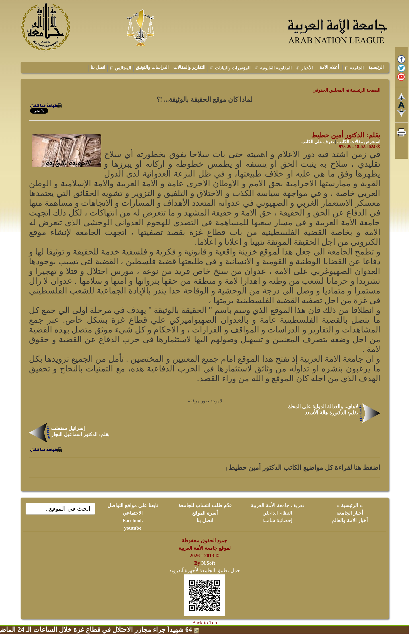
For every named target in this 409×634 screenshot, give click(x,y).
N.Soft (208, 563)
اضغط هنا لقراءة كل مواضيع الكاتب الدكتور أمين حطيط (303, 467)
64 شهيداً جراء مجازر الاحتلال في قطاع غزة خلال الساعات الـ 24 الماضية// (112, 629)
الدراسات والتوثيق (152, 67)
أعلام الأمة (328, 67)
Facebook (132, 520)
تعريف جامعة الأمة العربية (277, 505)
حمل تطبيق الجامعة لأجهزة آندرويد (204, 570)
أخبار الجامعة (349, 513)
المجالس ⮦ (120, 67)
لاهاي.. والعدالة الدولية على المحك (323, 406)
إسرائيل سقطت (68, 428)
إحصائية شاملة (277, 520)
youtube (132, 528)
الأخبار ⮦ (304, 67)
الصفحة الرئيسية (364, 90)
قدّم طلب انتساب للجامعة (205, 505)
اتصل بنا (97, 67)
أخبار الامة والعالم (350, 520)
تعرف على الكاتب (317, 141)
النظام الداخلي (277, 513)
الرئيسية (376, 67)
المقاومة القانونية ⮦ (273, 67)
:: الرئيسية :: (349, 505)
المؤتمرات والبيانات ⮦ (230, 67)
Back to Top (204, 622)
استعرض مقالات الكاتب (358, 141)
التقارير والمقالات (189, 67)
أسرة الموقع (205, 513)
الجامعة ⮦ (354, 67)
